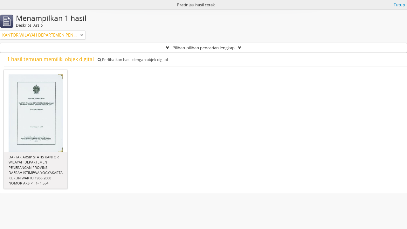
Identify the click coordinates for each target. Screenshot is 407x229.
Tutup (399, 5)
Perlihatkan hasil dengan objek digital (134, 59)
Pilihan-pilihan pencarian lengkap (203, 48)
